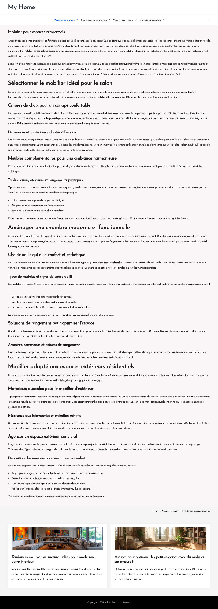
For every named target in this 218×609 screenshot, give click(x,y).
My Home (21, 7)
